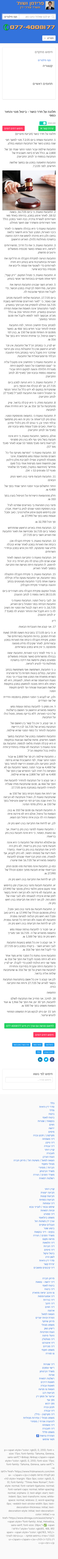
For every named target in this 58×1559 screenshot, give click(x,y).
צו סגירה (50, 1353)
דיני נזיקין (50, 1142)
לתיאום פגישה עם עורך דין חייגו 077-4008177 (30, 1025)
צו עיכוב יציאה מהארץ (43, 1292)
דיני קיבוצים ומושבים (44, 1267)
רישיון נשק (49, 1328)
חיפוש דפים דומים (13, 128)
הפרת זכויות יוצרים (45, 1317)
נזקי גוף (50, 1399)
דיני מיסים (49, 1249)
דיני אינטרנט (48, 1342)
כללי (38, 1052)
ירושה (51, 1128)
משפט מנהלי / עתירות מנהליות (38, 1417)
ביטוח (51, 1113)
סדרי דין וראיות (46, 1106)
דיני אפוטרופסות (46, 1296)
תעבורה (50, 1153)
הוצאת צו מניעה (46, 1389)
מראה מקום (48, 1239)
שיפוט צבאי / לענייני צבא (41, 1206)
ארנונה (51, 1310)
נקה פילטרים (44, 60)
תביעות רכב (48, 1392)
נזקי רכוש (49, 1403)
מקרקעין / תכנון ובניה (43, 1135)
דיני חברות (49, 1246)
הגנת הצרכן (48, 1052)
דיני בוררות (48, 1299)
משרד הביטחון (47, 1171)
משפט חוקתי (47, 1349)
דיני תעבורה (48, 1428)
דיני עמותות (48, 1203)
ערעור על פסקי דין (45, 1396)
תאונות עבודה (47, 1385)
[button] (52, 1059)
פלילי (51, 1110)
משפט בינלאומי (46, 1217)
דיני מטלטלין (48, 1339)
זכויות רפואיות (47, 1210)
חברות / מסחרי (46, 1167)
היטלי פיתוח (48, 1335)
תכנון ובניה (49, 1407)
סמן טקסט (52, 123)
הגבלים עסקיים (46, 1224)
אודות (51, 1374)
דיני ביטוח (49, 1289)
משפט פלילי (48, 1432)
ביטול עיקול (48, 1253)
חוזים (51, 1124)
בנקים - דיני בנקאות (44, 1231)
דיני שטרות (48, 1364)
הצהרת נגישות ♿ (45, 1435)
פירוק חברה (48, 1278)
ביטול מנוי (49, 1045)
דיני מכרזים (48, 1346)
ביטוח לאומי (48, 1117)
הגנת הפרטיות (47, 1331)
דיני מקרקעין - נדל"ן (44, 1414)
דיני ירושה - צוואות (45, 1281)
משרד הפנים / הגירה (43, 1174)
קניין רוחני (49, 1149)
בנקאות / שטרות (46, 1121)
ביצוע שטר (49, 1228)
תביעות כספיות (46, 1199)
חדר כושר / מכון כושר (21, 1045)
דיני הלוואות (48, 1242)
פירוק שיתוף (48, 1321)
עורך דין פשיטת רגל (44, 1221)
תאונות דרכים (47, 1382)
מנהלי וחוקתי (47, 1163)
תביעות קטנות (47, 1196)
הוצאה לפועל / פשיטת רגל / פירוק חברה (34, 1160)
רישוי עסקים (48, 1367)
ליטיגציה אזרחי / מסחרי (42, 1421)
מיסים (51, 1131)
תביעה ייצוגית (47, 1192)
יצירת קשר (49, 1264)
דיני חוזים (49, 1306)
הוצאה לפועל (47, 1314)
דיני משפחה (48, 1138)
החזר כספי (37, 1045)
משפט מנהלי (47, 1324)
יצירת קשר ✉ (47, 128)
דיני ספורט (49, 1213)
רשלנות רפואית (46, 1178)
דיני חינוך (49, 1303)
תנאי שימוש (48, 1439)
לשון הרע (49, 1256)
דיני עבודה (49, 1146)
